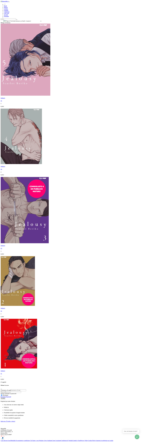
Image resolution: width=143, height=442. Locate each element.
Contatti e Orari (76, 440)
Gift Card (6, 13)
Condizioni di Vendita (66, 440)
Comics (6, 9)
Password (3, 392)
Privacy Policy (84, 440)
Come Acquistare (56, 440)
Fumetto (6, 10)
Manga (6, 7)
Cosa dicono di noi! (6, 440)
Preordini (6, 16)
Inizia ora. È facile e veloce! (8, 421)
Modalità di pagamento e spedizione (20, 440)
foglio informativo (35, 21)
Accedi (3, 398)
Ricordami (5, 395)
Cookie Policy (92, 440)
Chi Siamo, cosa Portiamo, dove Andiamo (41, 440)
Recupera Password (6, 396)
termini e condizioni (46, 21)
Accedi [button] (6, 14)
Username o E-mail (6, 390)
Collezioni (6, 12)
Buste (5, 6)
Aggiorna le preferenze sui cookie (104, 440)
